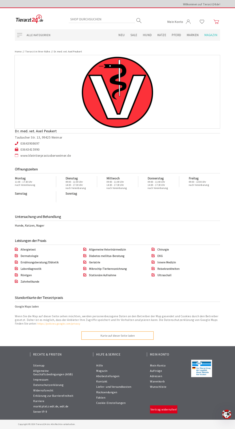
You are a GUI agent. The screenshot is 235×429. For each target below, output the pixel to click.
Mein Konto (158, 365)
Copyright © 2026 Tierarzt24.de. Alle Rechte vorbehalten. (46, 424)
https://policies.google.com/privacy (58, 323)
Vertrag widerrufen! (164, 409)
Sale (133, 35)
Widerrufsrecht (43, 390)
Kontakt (102, 381)
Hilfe (99, 365)
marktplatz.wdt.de (45, 406)
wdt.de (64, 406)
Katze (161, 35)
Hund (147, 35)
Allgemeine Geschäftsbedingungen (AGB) (53, 372)
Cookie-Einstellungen (111, 403)
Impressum (40, 379)
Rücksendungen (106, 392)
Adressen (156, 376)
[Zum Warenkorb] (216, 22)
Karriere (38, 401)
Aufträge (156, 371)
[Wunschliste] (202, 22)
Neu (121, 35)
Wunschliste (158, 387)
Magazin (211, 35)
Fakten (100, 397)
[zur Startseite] (29, 19)
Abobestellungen (108, 376)
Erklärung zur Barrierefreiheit (53, 395)
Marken (193, 35)
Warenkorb (157, 381)
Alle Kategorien (38, 35)
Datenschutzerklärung (48, 385)
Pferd (176, 35)
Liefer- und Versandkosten (113, 387)
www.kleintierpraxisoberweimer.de (45, 155)
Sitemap (39, 365)
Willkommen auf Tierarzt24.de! (201, 4)
